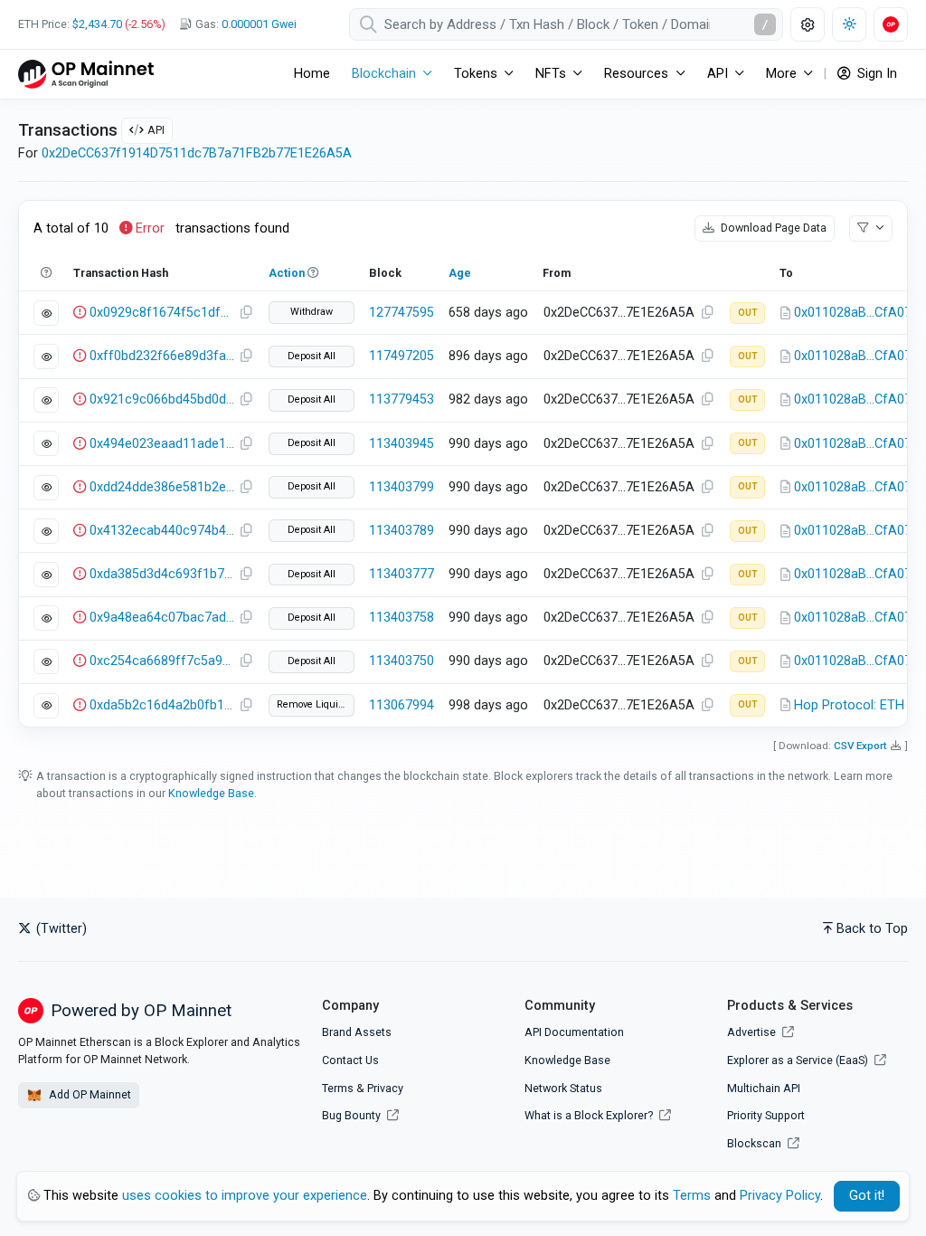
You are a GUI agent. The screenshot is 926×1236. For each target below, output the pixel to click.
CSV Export (860, 745)
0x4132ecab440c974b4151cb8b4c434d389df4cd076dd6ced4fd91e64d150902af (162, 530)
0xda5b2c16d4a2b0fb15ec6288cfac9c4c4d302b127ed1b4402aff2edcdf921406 (162, 705)
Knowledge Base (211, 793)
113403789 (401, 530)
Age (460, 273)
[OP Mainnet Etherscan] (86, 74)
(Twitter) (60, 929)
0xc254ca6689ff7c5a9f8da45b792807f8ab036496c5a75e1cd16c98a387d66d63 (162, 661)
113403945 (401, 444)
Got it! (866, 1195)
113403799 (401, 487)
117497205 (401, 356)
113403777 (401, 574)
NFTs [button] (550, 73)
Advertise (753, 1032)
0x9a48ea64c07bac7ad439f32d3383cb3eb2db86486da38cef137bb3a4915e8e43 (162, 617)
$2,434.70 (97, 24)
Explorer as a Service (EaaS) (799, 1060)
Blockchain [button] (384, 73)
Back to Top (872, 929)
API (156, 130)
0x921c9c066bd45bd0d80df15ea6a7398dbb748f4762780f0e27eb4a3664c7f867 (162, 399)
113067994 (401, 705)
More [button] (781, 73)
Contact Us (350, 1060)
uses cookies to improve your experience (244, 1195)
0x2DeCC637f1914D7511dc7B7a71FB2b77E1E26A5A (197, 153)
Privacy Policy (780, 1195)
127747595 (401, 312)
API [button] (717, 73)
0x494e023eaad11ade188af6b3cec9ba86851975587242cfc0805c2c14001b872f (162, 444)
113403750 (401, 661)
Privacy (385, 1088)
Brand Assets (357, 1032)
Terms (338, 1088)
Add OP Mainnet (88, 1094)
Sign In (875, 73)
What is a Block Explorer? (590, 1115)
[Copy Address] (707, 313)
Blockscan (755, 1143)
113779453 (401, 399)
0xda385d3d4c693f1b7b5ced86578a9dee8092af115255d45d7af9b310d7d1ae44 (162, 574)
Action (287, 273)
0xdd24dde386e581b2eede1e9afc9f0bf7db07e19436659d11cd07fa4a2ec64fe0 (162, 487)
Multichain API (763, 1088)
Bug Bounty (351, 1115)
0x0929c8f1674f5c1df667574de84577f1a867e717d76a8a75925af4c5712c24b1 (162, 312)
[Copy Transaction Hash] (246, 313)
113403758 (401, 617)
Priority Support (766, 1115)
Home (312, 73)
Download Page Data (772, 227)
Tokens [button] (475, 73)
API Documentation (574, 1032)
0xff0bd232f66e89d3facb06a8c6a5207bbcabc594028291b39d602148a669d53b (162, 356)
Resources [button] (636, 73)
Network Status (563, 1088)
